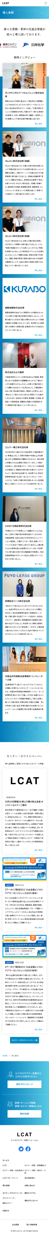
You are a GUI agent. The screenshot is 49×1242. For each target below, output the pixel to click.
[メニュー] (45, 3)
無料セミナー (8, 1203)
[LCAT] (6, 3)
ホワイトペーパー (9, 1198)
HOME (5, 1055)
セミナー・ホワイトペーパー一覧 (24, 1040)
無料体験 (24, 1113)
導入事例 (6, 1185)
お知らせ (6, 1210)
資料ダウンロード (24, 1084)
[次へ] (36, 728)
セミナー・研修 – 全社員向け (13, 1170)
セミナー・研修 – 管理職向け (35, 1165)
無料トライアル (30, 1193)
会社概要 (15, 1224)
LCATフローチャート (10, 1178)
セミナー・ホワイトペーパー (13, 1193)
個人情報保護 (32, 1224)
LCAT (5, 1165)
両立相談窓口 (29, 1178)
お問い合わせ (29, 1185)
